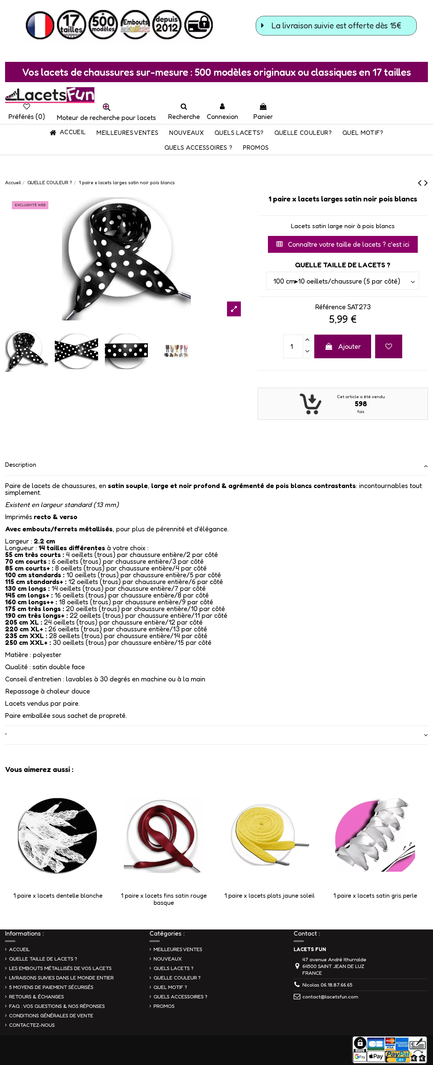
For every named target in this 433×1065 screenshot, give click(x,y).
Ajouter (349, 346)
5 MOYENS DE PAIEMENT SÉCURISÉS (51, 987)
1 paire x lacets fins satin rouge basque (164, 899)
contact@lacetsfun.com (330, 996)
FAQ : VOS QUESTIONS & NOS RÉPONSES (57, 1006)
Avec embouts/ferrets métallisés (59, 529)
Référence (330, 307)
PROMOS (164, 1006)
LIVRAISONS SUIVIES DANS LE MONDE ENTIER (61, 977)
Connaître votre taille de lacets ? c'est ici (347, 244)
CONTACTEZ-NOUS (32, 1025)
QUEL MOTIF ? (170, 987)
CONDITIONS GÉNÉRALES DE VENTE (51, 1015)
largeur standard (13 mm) (80, 505)
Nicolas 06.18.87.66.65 (327, 985)
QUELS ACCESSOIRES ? (180, 996)
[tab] (216, 466)
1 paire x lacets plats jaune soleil (269, 895)
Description (20, 464)
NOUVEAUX (168, 958)
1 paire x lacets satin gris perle (375, 895)
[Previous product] (421, 182)
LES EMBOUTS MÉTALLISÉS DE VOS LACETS (60, 968)
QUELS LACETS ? (173, 968)
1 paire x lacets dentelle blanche (57, 895)
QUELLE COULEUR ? (177, 977)
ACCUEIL (19, 949)
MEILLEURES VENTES (178, 949)
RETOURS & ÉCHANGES (36, 996)
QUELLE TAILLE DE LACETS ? (43, 958)
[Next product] (426, 182)
